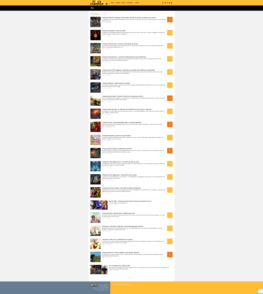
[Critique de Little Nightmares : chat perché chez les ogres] (95, 179)
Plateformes (130, 2)
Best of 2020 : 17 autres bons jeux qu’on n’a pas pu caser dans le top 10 (130, 201)
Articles (123, 2)
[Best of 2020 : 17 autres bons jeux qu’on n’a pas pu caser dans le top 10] (99, 205)
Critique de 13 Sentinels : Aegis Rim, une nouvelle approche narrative (122, 226)
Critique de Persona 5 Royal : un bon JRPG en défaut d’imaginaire (121, 188)
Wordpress (94, 288)
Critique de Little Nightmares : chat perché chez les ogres (119, 175)
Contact (115, 284)
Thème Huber (101, 288)
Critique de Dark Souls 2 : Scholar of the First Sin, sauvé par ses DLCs (122, 96)
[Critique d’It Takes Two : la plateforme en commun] (95, 244)
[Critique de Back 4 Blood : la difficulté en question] (95, 153)
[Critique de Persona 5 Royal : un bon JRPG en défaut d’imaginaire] (95, 192)
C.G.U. (129, 284)
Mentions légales (122, 284)
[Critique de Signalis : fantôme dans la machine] (95, 87)
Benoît (103, 22)
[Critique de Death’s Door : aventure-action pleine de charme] (95, 48)
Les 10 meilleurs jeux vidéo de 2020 (119, 265)
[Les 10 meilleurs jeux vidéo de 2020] (99, 269)
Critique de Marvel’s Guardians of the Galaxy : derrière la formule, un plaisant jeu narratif (129, 17)
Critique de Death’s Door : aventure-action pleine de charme (120, 44)
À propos (137, 2)
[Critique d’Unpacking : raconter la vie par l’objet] (95, 140)
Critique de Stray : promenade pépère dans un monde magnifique (121, 122)
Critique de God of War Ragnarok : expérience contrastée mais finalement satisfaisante (128, 70)
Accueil (112, 2)
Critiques (118, 2)
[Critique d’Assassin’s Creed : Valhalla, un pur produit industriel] (95, 257)
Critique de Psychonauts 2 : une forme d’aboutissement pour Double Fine (124, 57)
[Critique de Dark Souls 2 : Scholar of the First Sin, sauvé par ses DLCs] (95, 100)
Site (100, 284)
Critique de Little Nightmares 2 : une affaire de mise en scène (120, 162)
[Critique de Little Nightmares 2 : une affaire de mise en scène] (95, 166)
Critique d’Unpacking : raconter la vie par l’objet (116, 135)
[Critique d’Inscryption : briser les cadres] (95, 35)
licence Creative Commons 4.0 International (103, 285)
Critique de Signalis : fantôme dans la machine (116, 83)
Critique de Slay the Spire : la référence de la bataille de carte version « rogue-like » (127, 109)
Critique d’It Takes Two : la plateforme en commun (117, 239)
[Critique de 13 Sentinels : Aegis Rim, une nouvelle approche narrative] (95, 231)
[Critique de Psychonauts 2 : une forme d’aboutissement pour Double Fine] (95, 61)
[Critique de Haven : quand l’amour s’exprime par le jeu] (95, 217)
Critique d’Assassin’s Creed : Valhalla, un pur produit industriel (120, 252)
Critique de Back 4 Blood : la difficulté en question (117, 149)
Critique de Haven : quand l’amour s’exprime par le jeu (118, 213)
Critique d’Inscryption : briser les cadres (114, 31)
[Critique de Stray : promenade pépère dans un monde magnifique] (95, 127)
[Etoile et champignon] (98, 4)
